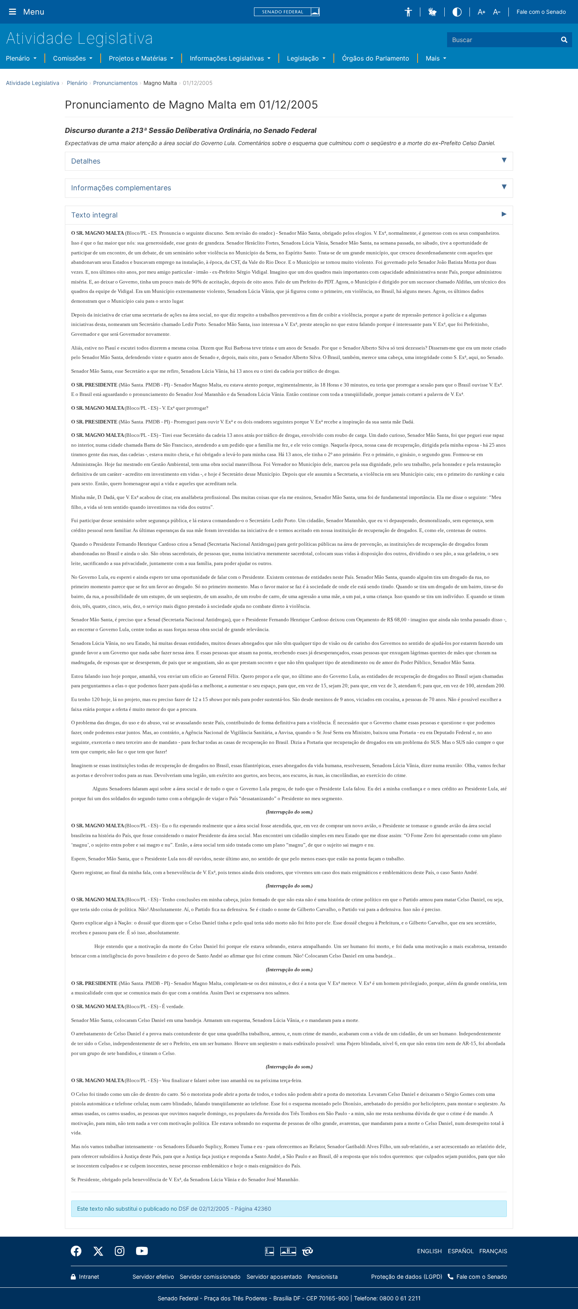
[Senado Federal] (287, 12)
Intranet (88, 1276)
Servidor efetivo (153, 1276)
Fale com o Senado (541, 11)
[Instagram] (119, 1251)
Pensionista (322, 1276)
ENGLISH (429, 1251)
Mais (434, 58)
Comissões (70, 58)
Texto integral (94, 215)
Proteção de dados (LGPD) (406, 1276)
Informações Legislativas (228, 58)
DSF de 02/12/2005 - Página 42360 (225, 1208)
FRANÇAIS (493, 1251)
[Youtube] (139, 1251)
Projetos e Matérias (139, 58)
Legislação (304, 58)
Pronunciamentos (115, 82)
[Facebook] (79, 1251)
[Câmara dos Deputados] (271, 1251)
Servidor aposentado (274, 1276)
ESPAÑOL (461, 1251)
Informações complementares (121, 188)
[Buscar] (564, 40)
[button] (408, 12)
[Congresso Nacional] (288, 1251)
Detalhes (85, 161)
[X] (98, 1251)
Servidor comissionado (210, 1276)
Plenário (19, 58)
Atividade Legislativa (79, 38)
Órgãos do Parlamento (375, 58)
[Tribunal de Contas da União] (306, 1251)
